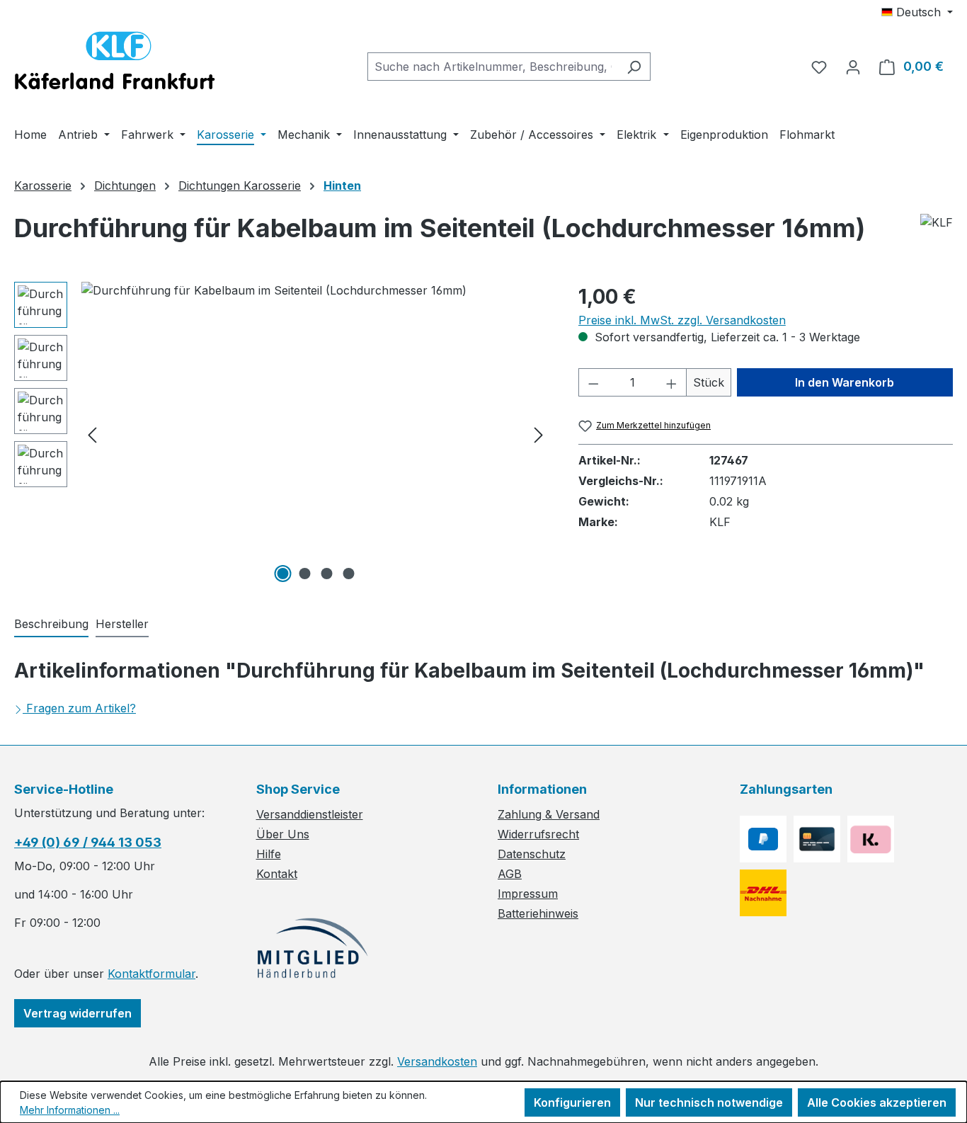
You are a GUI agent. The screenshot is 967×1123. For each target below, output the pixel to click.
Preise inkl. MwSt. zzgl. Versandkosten (682, 320)
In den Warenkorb (844, 382)
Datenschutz (532, 854)
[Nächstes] (538, 434)
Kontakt (276, 874)
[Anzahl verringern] (593, 382)
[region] (282, 434)
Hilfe (268, 854)
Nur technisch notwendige (709, 1102)
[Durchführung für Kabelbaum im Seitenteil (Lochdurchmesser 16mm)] (315, 434)
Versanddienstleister (309, 814)
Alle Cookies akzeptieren (876, 1102)
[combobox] (492, 66)
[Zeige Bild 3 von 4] (326, 573)
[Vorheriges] (92, 434)
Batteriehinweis (538, 913)
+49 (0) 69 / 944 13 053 (87, 842)
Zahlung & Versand (549, 814)
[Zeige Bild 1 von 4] (282, 573)
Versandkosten (437, 1061)
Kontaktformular (151, 974)
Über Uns (282, 834)
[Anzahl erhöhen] (672, 382)
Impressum (528, 894)
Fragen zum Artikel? (81, 708)
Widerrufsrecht (538, 834)
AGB (510, 874)
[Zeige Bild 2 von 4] (304, 573)
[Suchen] (634, 66)
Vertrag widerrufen (77, 1013)
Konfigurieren (572, 1102)
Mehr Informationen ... (70, 1110)
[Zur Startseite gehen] (114, 64)
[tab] (51, 624)
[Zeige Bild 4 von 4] (348, 573)
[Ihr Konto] (853, 66)
